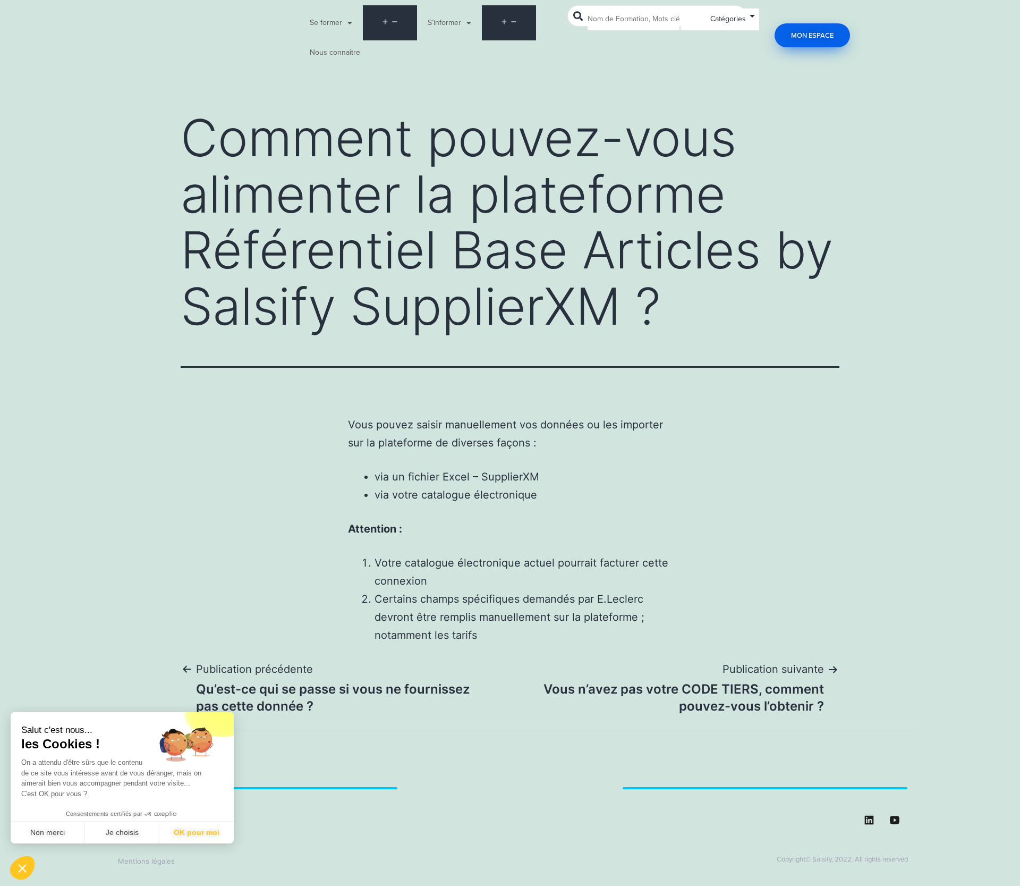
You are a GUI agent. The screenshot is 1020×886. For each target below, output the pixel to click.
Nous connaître (335, 52)
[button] (22, 868)
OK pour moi (196, 832)
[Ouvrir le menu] (390, 22)
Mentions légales (146, 861)
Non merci (47, 832)
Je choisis (122, 832)
